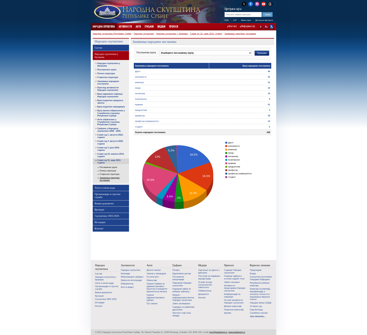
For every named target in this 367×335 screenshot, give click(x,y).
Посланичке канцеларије (178, 278)
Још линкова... (257, 316)
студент (139, 127)
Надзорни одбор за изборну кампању (181, 290)
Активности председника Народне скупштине (234, 288)
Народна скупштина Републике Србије (112, 33)
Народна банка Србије (260, 303)
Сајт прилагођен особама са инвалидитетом (271, 27)
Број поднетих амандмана (111, 106)
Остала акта (153, 277)
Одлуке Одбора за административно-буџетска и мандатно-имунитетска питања (157, 287)
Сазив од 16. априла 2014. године (110, 155)
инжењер (139, 82)
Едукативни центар (181, 273)
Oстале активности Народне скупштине (234, 301)
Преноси (173, 26)
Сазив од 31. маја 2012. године (206, 33)
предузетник (141, 110)
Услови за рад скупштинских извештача (205, 284)
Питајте (176, 270)
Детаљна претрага (264, 20)
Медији (161, 26)
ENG (227, 20)
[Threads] (270, 4)
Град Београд (256, 309)
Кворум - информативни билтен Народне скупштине (183, 297)
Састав (98, 47)
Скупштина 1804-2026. (107, 215)
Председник (255, 270)
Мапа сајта (246, 20)
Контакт (233, 26)
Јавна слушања (232, 282)
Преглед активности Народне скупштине (108, 88)
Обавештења (204, 291)
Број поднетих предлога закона (110, 101)
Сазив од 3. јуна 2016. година (108, 148)
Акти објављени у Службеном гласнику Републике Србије (108, 122)
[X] (244, 4)
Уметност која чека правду (181, 314)
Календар (125, 273)
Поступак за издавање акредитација (209, 277)
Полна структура (106, 73)
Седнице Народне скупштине (232, 271)
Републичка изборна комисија (259, 284)
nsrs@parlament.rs (218, 332)
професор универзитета (146, 121)
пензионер (140, 93)
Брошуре (99, 209)
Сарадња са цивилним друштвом (183, 308)
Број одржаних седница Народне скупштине (110, 95)
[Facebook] (250, 3)
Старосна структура (107, 77)
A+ (266, 27)
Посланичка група (146, 52)
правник (139, 104)
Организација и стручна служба (107, 195)
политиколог (141, 99)
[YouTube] (263, 3)
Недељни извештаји (234, 309)
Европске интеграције (131, 280)
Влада (253, 273)
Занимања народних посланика (240, 33)
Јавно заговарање (181, 303)
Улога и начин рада (105, 187)
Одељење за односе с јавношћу (209, 271)
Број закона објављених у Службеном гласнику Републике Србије (111, 113)
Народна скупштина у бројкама (172, 33)
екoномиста (140, 77)
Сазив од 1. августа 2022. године (110, 136)
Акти (138, 26)
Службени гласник (259, 313)
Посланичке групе (106, 69)
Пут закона (152, 303)
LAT (235, 20)
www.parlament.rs (236, 332)
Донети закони (154, 270)
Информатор (248, 26)
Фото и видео (127, 287)
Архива (227, 313)
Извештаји (152, 280)
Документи (203, 294)
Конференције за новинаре (232, 295)
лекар (137, 88)
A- (261, 27)
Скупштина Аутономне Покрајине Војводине (261, 278)
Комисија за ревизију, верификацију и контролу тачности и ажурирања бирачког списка (260, 294)
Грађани (149, 26)
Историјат (100, 222)
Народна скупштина (104, 26)
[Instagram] (257, 3)
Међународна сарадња (132, 277)
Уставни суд (256, 306)
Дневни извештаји (232, 306)
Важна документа (104, 203)
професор (140, 115)
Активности (125, 26)
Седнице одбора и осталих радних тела (234, 277)
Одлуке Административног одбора (156, 297)
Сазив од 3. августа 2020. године (110, 142)
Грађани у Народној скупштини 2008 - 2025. (109, 129)
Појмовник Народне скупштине (182, 284)
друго (137, 71)
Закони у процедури (156, 273)
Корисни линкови (260, 265)
